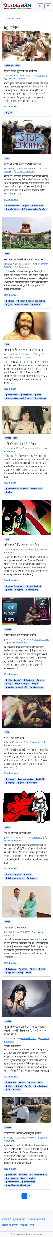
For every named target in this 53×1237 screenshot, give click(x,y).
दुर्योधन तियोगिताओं (35, 586)
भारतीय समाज (38, 205)
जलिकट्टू (11, 301)
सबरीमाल (37, 304)
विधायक (17, 1089)
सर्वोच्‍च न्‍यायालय (37, 687)
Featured (30, 680)
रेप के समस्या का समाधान (16, 878)
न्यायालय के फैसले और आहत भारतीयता (32, 301)
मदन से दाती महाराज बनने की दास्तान (20, 398)
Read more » (11, 106)
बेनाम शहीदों (33, 782)
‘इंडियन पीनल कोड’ (14, 680)
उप (24, 1178)
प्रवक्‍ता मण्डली (19, 1219)
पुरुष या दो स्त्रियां (23, 683)
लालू (21, 972)
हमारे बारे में (6, 1219)
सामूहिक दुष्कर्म (41, 398)
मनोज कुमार (41, 75)
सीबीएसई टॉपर (33, 590)
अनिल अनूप (32, 448)
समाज (7, 158)
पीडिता (10, 1086)
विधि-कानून (9, 65)
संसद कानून (33, 878)
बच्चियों (28, 874)
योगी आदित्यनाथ (42, 1086)
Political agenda (39, 1175)
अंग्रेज (41, 680)
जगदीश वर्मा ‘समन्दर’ (28, 1038)
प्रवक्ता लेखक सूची (36, 1219)
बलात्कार (20, 590)
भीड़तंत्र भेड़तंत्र (13, 209)
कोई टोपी (41, 779)
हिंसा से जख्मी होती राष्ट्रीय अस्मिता (35, 209)
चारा (33, 969)
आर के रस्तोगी (39, 742)
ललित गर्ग (7, 171)
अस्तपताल (11, 779)
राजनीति (8, 438)
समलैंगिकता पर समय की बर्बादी (17, 687)
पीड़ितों (19, 1086)
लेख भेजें (23, 1225)
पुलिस (10, 112)
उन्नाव (32, 1082)
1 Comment (23, 267)
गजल (7, 732)
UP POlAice (13, 1178)
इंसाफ (23, 1082)
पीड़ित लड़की (37, 488)
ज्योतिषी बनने (27, 395)
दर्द (41, 1082)
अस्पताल (24, 969)
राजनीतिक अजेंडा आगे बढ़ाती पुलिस (19, 1185)
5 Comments (14, 745)
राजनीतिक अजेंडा (29, 1182)
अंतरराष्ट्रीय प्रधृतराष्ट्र (16, 586)
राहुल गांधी (11, 972)
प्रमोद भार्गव (29, 1137)
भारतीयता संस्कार (22, 304)
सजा (29, 972)
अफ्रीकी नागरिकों (13, 205)
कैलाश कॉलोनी (13, 395)
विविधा (17, 65)
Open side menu (13, 18)
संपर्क (32, 1225)
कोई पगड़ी (11, 782)
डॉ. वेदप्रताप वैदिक (41, 639)
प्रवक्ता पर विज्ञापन (10, 1225)
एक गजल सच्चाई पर (26, 779)
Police (24, 1175)
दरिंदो (9, 874)
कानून (10, 683)
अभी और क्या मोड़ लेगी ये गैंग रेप (18, 488)
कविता (7, 827)
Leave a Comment (16, 78)
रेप (9, 1089)
